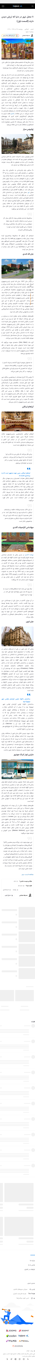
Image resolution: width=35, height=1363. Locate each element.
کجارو (12, 114)
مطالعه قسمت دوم (28, 874)
